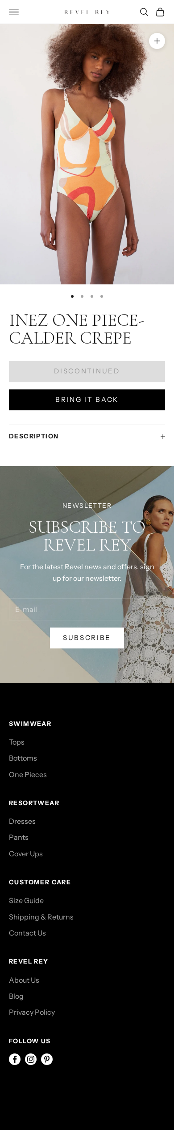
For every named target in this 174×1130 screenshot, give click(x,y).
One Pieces (28, 774)
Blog (16, 996)
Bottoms (23, 757)
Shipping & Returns (41, 916)
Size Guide (26, 900)
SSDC (48, 1088)
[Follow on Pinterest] (47, 1059)
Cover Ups (26, 853)
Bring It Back (87, 399)
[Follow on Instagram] (31, 1059)
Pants (19, 837)
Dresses (22, 821)
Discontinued (87, 371)
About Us (24, 980)
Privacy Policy (32, 1012)
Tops (17, 741)
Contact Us (27, 932)
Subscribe (87, 637)
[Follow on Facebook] (15, 1059)
